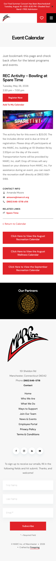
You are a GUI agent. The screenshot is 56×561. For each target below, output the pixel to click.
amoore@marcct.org (18, 197)
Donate (41, 18)
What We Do (28, 403)
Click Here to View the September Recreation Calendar (28, 268)
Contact (28, 385)
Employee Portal (28, 424)
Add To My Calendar (13, 104)
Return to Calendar (15, 224)
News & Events (27, 419)
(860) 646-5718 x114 (17, 201)
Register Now (15, 97)
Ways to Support (28, 408)
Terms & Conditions (28, 434)
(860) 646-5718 (32, 380)
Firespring (35, 547)
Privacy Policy (28, 429)
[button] (51, 18)
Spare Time (12, 213)
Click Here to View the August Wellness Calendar (28, 253)
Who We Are (28, 398)
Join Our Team (28, 414)
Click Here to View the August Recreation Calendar (28, 237)
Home (28, 393)
